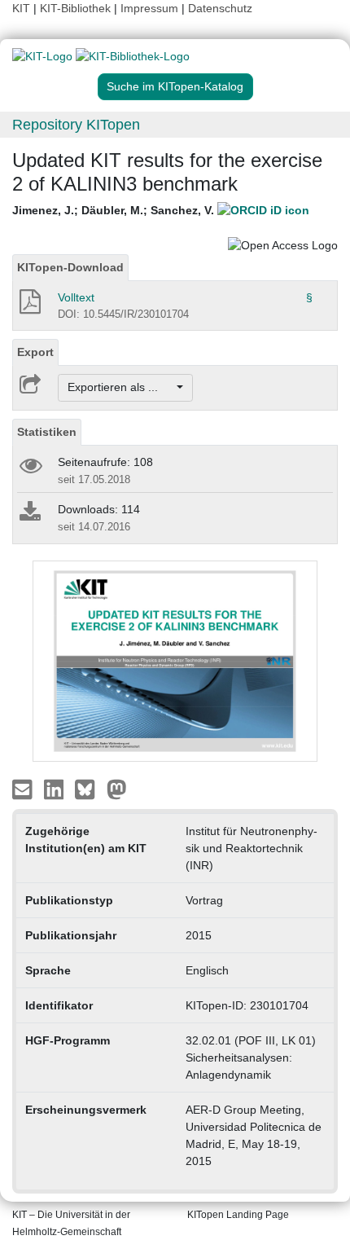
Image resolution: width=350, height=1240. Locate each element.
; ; (114, 210)
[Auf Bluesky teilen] (89, 788)
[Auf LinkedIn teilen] (56, 788)
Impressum (149, 8)
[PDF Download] (29, 306)
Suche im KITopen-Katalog (175, 86)
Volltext (76, 297)
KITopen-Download (70, 267)
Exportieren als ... (121, 387)
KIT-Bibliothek (77, 8)
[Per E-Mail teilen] (24, 788)
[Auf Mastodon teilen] (117, 788)
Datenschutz (220, 8)
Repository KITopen (76, 125)
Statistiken (47, 431)
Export (35, 351)
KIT (21, 8)
